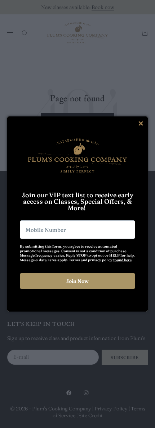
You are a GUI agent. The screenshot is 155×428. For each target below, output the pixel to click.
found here (122, 260)
